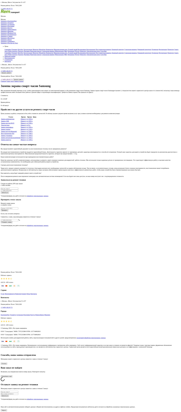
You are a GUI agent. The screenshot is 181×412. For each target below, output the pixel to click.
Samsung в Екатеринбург (9, 21)
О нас (2, 294)
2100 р (30, 123)
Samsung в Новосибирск (8, 29)
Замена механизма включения (10, 137)
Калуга (32, 315)
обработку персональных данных (37, 196)
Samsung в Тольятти (7, 23)
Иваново (47, 315)
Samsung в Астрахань (8, 24)
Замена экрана (18, 81)
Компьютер (49, 49)
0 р (28, 125)
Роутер (77, 51)
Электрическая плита (93, 51)
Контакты (8, 61)
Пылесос (21, 51)
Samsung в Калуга (6, 28)
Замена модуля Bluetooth (9, 131)
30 (23, 123)
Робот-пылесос (13, 51)
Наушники (71, 51)
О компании (8, 59)
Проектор (171, 49)
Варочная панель (35, 51)
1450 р (30, 140)
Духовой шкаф (72, 49)
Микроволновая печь (60, 49)
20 (23, 119)
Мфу (65, 51)
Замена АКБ (5, 121)
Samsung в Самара (6, 36)
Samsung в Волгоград (8, 38)
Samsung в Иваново (7, 31)
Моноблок (42, 49)
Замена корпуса (6, 140)
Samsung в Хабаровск (8, 41)
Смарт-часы (10, 81)
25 (23, 131)
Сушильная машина (130, 49)
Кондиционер (90, 49)
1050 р (30, 119)
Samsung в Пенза (6, 40)
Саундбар (103, 51)
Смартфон (8, 49)
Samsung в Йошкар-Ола (8, 33)
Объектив (83, 51)
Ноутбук (20, 49)
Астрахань (19, 315)
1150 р (29, 129)
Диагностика (5, 125)
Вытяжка (27, 51)
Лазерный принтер (118, 49)
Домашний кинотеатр (144, 49)
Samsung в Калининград (8, 34)
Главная (3, 81)
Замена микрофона (7, 127)
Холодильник (27, 49)
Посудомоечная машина (103, 49)
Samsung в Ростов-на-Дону (9, 43)
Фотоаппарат (163, 49)
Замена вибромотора (7, 119)
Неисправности (10, 58)
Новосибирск (39, 315)
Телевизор (155, 49)
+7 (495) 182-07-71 (7, 9)
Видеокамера (82, 49)
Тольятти (13, 315)
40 (23, 129)
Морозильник (59, 51)
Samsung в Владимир (7, 26)
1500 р (30, 133)
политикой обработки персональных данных (91, 338)
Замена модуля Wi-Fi (7, 123)
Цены (28, 294)
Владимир (26, 315)
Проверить (5, 210)
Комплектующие (10, 56)
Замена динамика (6, 135)
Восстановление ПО (7, 133)
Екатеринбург (5, 315)
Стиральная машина (48, 51)
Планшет (14, 49)
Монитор (36, 49)
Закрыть (4, 410)
